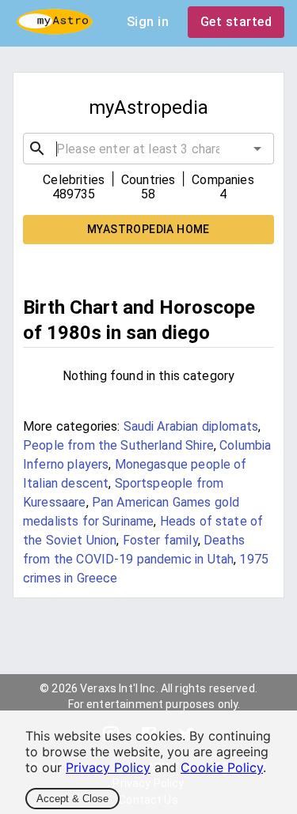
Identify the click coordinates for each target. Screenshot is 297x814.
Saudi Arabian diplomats (191, 426)
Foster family (160, 540)
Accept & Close (72, 799)
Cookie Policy (222, 767)
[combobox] (148, 148)
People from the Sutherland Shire (118, 445)
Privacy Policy (108, 767)
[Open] (257, 149)
